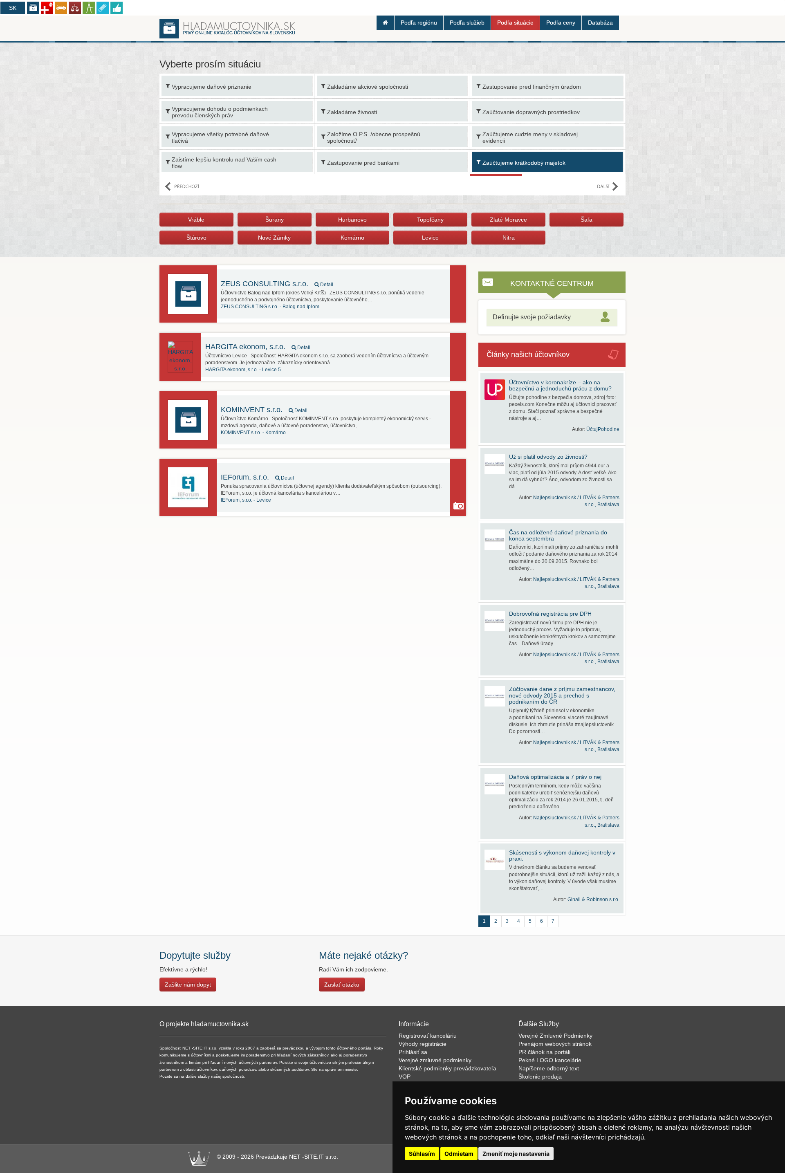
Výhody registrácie (422, 1044)
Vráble (196, 219)
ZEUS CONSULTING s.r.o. (277, 284)
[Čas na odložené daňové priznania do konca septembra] (496, 539)
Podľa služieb (467, 22)
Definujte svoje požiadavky (532, 317)
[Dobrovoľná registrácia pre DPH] (496, 621)
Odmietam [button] (458, 1153)
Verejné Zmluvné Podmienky (555, 1035)
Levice (430, 237)
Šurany (274, 219)
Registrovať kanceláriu (428, 1035)
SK (12, 7)
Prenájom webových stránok (555, 1044)
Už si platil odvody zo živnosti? (548, 456)
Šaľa (586, 219)
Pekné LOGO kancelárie (549, 1060)
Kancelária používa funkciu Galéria (458, 506)
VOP (404, 1076)
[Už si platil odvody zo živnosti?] (496, 464)
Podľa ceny (560, 22)
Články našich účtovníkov (528, 354)
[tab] (552, 317)
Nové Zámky (274, 237)
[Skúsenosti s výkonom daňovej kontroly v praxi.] (496, 860)
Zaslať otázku (341, 984)
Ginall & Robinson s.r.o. (593, 899)
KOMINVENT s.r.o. (264, 410)
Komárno (352, 237)
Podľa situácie (515, 22)
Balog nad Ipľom (270, 307)
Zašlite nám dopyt (188, 984)
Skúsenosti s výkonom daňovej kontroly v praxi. (562, 855)
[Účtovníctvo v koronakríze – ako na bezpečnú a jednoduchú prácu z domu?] (496, 389)
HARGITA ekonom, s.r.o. (257, 347)
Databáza (600, 22)
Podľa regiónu (419, 22)
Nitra (508, 237)
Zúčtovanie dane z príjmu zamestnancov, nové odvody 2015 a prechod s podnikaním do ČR (562, 695)
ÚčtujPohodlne (602, 429)
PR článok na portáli (544, 1052)
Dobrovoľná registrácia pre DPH (550, 613)
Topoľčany (430, 219)
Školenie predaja (540, 1076)
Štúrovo (196, 237)
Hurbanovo (352, 219)
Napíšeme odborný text (548, 1068)
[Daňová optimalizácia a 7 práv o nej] (496, 784)
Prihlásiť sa (413, 1052)
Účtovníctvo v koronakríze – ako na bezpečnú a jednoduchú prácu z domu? (560, 385)
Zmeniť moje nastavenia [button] (516, 1153)
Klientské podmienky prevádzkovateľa (447, 1068)
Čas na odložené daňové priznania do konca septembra (558, 535)
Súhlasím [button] (422, 1153)
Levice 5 (243, 369)
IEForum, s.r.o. (257, 477)
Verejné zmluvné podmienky (435, 1060)
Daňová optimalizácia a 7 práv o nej (555, 777)
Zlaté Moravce (508, 219)
